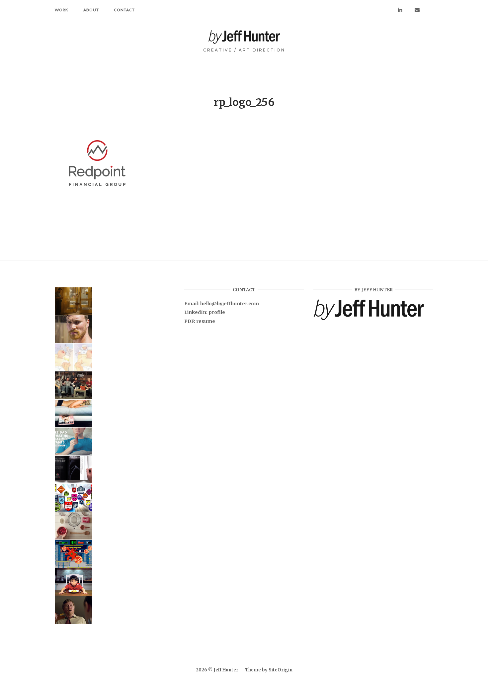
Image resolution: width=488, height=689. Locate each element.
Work (61, 9)
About (91, 9)
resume (205, 321)
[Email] (417, 10)
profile (216, 312)
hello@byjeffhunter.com (229, 304)
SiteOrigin (280, 670)
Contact (124, 9)
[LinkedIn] (400, 10)
